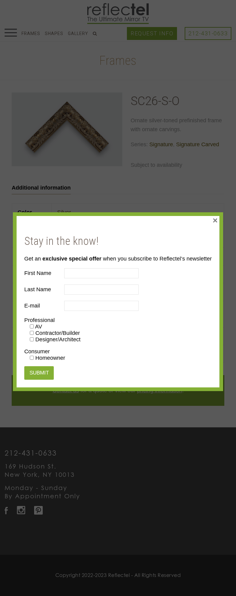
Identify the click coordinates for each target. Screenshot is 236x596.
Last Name (37, 289)
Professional (39, 320)
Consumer (37, 351)
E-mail (32, 306)
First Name (37, 273)
